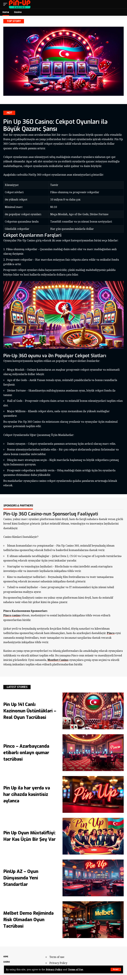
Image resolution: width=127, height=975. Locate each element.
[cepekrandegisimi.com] (20, 4)
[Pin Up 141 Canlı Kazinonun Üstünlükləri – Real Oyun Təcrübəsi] (93, 711)
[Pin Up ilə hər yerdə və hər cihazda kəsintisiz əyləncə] (93, 794)
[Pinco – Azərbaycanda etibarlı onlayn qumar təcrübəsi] (93, 752)
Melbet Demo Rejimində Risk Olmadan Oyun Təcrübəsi (28, 919)
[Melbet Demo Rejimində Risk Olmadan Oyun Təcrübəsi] (93, 919)
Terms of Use (75, 969)
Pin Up (65, 545)
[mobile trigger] (6, 4)
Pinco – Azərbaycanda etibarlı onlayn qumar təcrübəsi (26, 752)
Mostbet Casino (57, 660)
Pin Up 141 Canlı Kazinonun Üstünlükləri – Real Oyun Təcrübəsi (29, 710)
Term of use (56, 957)
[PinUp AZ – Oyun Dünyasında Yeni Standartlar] (93, 878)
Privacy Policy (54, 969)
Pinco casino (12, 615)
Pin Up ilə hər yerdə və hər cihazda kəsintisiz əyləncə (26, 794)
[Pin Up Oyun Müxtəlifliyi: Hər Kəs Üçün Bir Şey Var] (93, 836)
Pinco (111, 633)
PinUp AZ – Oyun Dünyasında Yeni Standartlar (20, 877)
